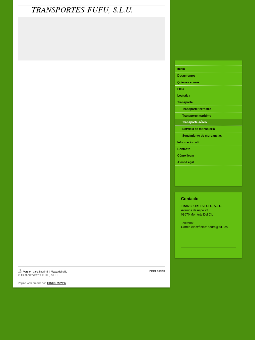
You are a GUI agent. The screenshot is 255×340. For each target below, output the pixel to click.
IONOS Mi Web (56, 283)
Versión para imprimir (35, 271)
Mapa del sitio (59, 271)
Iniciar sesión (157, 270)
